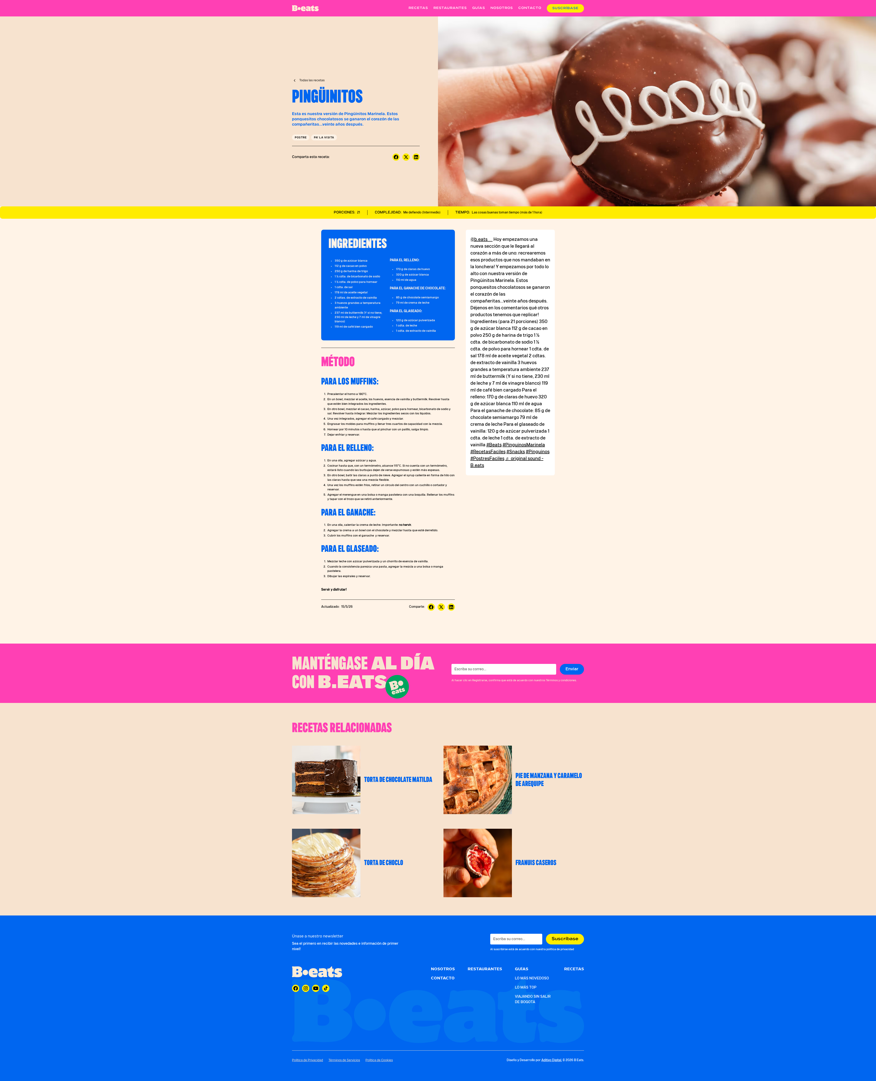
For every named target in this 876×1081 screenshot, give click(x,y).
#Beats (494, 445)
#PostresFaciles (487, 458)
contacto (529, 8)
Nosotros (501, 8)
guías (478, 8)
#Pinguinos (538, 452)
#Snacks (515, 452)
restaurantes (450, 8)
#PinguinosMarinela (524, 445)
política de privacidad (560, 949)
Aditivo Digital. (551, 1060)
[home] (305, 8)
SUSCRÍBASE (565, 8)
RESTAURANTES (485, 969)
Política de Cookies (379, 1060)
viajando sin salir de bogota (533, 999)
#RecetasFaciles (488, 452)
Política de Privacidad (307, 1060)
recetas (418, 8)
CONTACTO (443, 978)
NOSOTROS (443, 969)
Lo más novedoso (532, 978)
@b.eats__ (481, 239)
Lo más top (526, 987)
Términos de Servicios (344, 1060)
